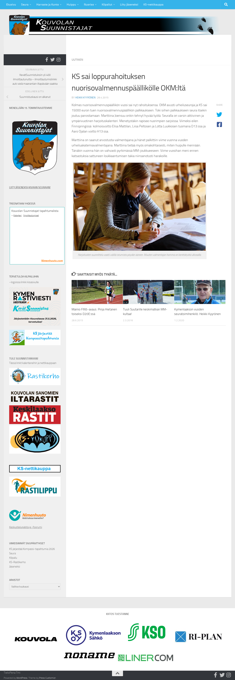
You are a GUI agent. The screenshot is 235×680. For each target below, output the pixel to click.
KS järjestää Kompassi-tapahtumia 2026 (32, 549)
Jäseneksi (14, 566)
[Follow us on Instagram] (58, 59)
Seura (24, 4)
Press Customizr (47, 678)
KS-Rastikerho (17, 562)
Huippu (71, 4)
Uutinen (77, 59)
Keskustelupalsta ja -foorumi (25, 527)
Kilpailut (107, 4)
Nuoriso (89, 4)
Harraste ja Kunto (47, 4)
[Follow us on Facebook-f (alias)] (46, 59)
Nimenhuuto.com (52, 260)
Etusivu (11, 4)
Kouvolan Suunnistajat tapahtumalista (34, 211)
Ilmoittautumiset (31, 215)
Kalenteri (17, 215)
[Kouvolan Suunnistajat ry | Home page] (117, 27)
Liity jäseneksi (129, 4)
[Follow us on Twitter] (52, 59)
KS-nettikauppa (153, 4)
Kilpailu (13, 557)
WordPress (21, 678)
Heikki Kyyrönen (85, 97)
